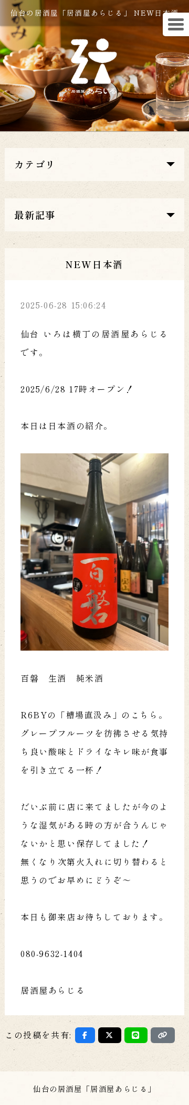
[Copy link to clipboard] (163, 1035)
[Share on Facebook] (85, 1035)
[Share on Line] (136, 1035)
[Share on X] (109, 1035)
